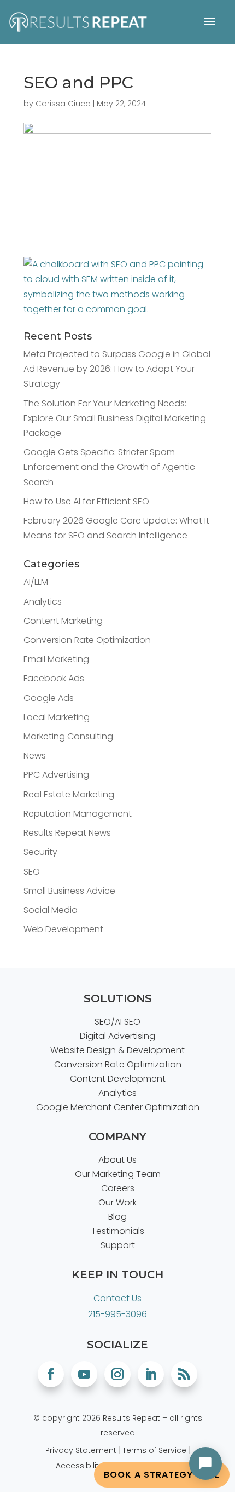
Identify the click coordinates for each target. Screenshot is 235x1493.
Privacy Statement (80, 1450)
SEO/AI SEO (117, 1021)
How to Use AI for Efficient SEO (86, 501)
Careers (117, 1188)
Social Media (51, 910)
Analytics (43, 601)
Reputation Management (78, 813)
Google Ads (49, 698)
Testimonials (117, 1231)
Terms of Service (154, 1450)
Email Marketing (56, 659)
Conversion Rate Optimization (87, 640)
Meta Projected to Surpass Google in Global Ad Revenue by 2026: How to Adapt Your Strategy (117, 369)
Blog (117, 1216)
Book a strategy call (162, 1474)
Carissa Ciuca (63, 103)
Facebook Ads (54, 678)
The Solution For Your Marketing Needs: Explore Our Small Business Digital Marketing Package (115, 418)
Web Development (63, 929)
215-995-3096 (117, 1314)
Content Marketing (63, 621)
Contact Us (117, 1298)
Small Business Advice (69, 891)
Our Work (117, 1202)
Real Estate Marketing (69, 794)
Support (118, 1245)
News (35, 755)
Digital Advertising (117, 1036)
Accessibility (79, 1465)
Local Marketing (57, 717)
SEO (32, 871)
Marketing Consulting (68, 736)
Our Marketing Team (118, 1174)
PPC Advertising (56, 774)
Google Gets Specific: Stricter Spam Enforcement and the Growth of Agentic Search (109, 467)
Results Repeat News (67, 832)
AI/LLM (36, 582)
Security (40, 852)
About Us (117, 1159)
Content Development (118, 1078)
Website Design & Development (117, 1050)
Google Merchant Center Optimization (117, 1107)
